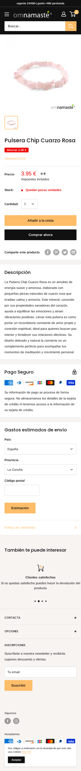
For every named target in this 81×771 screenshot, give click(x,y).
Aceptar (16, 759)
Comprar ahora (40, 235)
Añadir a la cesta (40, 220)
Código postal (14, 480)
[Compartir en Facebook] (48, 252)
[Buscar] (70, 26)
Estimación (20, 508)
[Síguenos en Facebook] (7, 721)
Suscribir (18, 685)
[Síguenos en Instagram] (16, 721)
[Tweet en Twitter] (65, 252)
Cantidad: (11, 204)
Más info (26, 751)
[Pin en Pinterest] (56, 252)
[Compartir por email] (73, 252)
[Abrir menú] (6, 14)
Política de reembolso (19, 527)
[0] (73, 14)
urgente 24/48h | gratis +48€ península (40, 3)
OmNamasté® (15, 158)
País (7, 439)
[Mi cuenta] (63, 14)
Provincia (11, 460)
